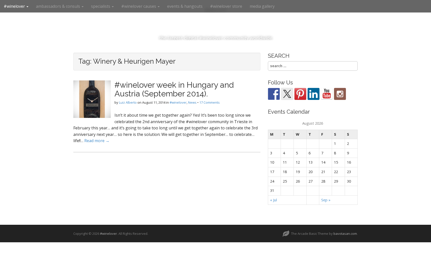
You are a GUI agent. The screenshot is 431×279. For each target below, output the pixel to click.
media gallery (262, 6)
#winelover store (226, 6)
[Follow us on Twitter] (287, 94)
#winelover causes (139, 6)
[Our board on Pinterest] (300, 94)
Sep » (325, 200)
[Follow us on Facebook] (274, 94)
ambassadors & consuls (58, 6)
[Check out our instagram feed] (340, 94)
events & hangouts (185, 6)
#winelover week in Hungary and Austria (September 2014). (174, 89)
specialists (101, 6)
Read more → (96, 140)
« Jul (273, 200)
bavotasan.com (345, 233)
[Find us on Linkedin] (314, 94)
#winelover (15, 6)
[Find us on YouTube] (327, 94)
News (192, 102)
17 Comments (209, 102)
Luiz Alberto (128, 102)
